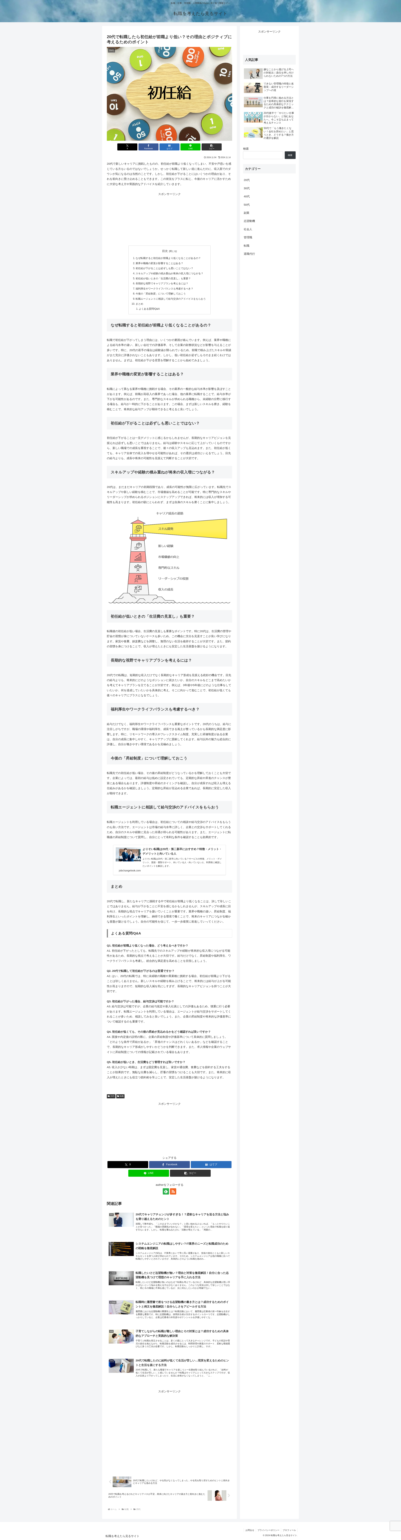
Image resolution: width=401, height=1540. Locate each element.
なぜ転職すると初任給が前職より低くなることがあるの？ (168, 258)
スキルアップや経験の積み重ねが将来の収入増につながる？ (169, 273)
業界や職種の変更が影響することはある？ (159, 263)
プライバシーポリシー (268, 1530)
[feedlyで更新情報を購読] (166, 1191)
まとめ (139, 303)
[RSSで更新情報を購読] (173, 1191)
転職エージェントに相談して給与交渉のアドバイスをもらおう (171, 298)
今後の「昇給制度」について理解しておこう (161, 293)
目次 (165, 251)
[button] (212, 146)
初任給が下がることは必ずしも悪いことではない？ (164, 268)
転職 (122, 1096)
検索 (246, 148)
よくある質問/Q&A (149, 308)
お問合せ (249, 1530)
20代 (112, 1096)
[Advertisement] (169, 219)
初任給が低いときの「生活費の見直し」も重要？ (163, 278)
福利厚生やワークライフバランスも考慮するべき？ (164, 288)
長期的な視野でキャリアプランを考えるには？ (162, 283)
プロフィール (289, 1530)
